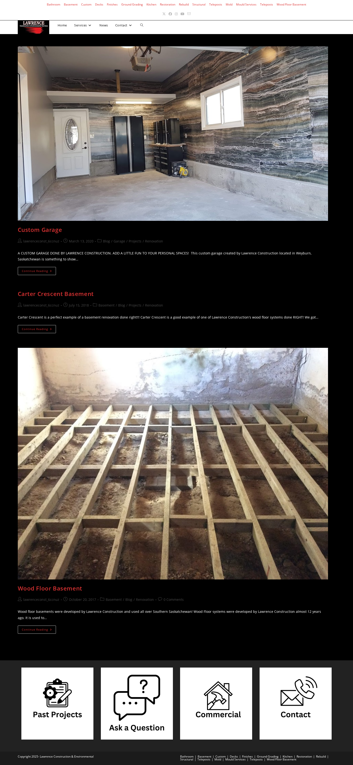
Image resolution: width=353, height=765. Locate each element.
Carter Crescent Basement (56, 294)
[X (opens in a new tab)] (164, 14)
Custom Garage (40, 230)
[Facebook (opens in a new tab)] (170, 14)
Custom (86, 4)
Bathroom (53, 4)
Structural (199, 4)
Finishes (112, 4)
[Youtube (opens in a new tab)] (182, 14)
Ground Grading (132, 4)
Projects (135, 241)
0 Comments (174, 599)
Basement (71, 4)
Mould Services (246, 4)
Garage (119, 241)
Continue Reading (39, 272)
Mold (229, 4)
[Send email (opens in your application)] (189, 14)
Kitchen (151, 4)
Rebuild (184, 4)
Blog (106, 241)
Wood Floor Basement (291, 4)
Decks (99, 4)
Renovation (154, 241)
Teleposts (215, 4)
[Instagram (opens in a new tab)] (176, 14)
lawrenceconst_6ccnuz (41, 241)
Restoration (167, 4)
